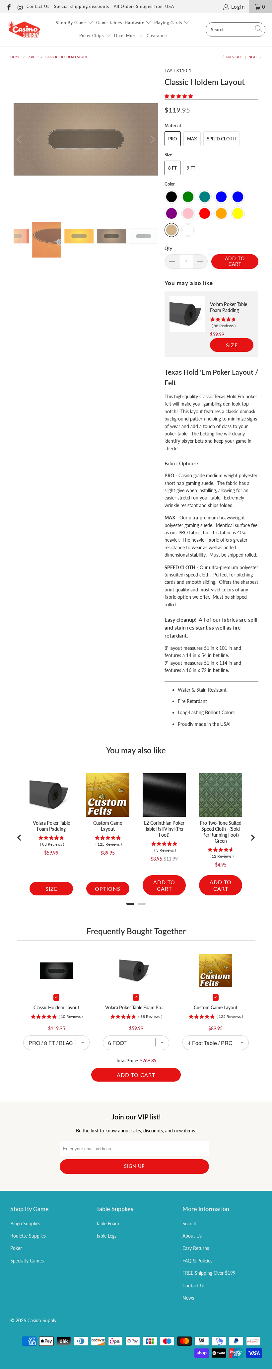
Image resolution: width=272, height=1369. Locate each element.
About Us (192, 1236)
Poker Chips (92, 35)
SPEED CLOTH (221, 138)
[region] (212, 324)
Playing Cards (168, 22)
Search (189, 1223)
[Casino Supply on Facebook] (8, 7)
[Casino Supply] (23, 29)
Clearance (157, 35)
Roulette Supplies (28, 1236)
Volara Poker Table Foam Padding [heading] (228, 307)
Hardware (135, 22)
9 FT (191, 168)
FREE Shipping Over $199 (209, 1273)
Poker (16, 1248)
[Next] (151, 139)
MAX (192, 138)
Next (253, 57)
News (188, 1298)
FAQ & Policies (197, 1260)
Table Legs (106, 1236)
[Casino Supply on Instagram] (20, 7)
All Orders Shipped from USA (144, 6)
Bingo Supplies (25, 1223)
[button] (179, 96)
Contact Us (38, 6)
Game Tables (109, 22)
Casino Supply (42, 1320)
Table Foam (107, 1223)
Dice (118, 35)
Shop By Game (71, 22)
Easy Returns (195, 1248)
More (132, 35)
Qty (168, 248)
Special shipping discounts (81, 6)
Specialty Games (27, 1260)
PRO (172, 138)
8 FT (172, 168)
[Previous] (20, 139)
